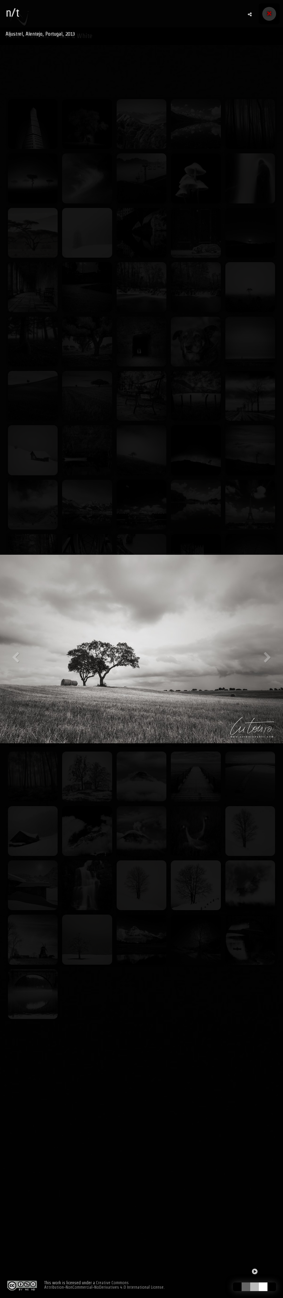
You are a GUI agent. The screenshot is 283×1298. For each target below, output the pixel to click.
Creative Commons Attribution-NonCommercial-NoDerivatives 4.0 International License (104, 1285)
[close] (269, 14)
